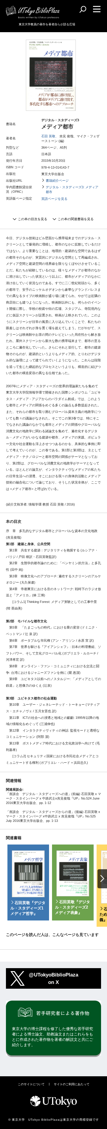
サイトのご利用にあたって (71, 1084)
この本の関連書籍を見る (76, 219)
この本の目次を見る (32, 219)
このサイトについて (31, 1084)
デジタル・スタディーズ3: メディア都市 (72, 189)
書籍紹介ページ (57, 180)
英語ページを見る (54, 198)
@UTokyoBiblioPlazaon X (53, 978)
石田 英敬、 (50, 136)
